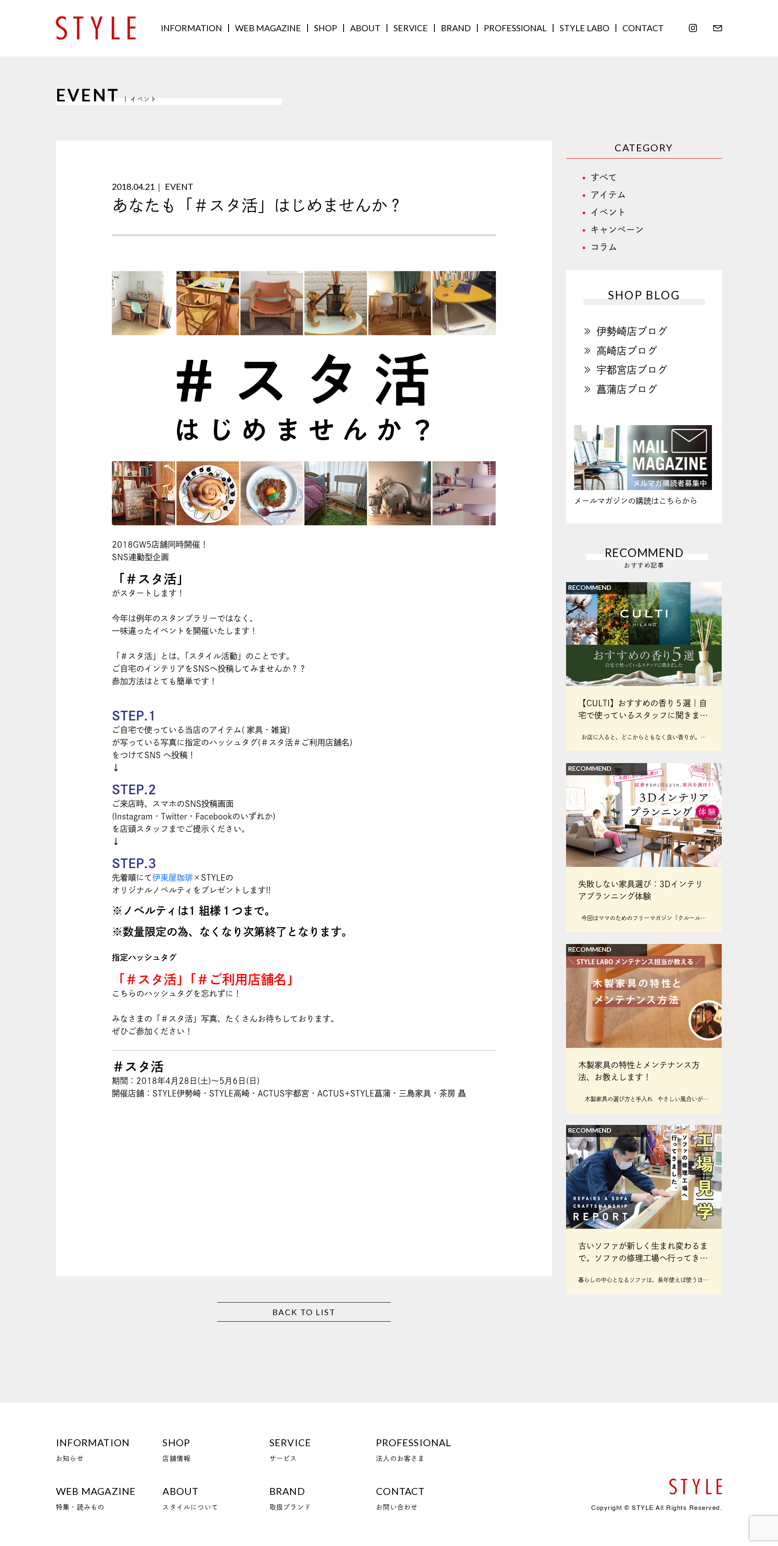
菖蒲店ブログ (626, 389)
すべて (603, 177)
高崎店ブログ (626, 351)
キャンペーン (617, 229)
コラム (603, 247)
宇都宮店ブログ (631, 370)
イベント (608, 212)
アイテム (608, 194)
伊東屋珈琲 (172, 877)
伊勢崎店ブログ (631, 331)
